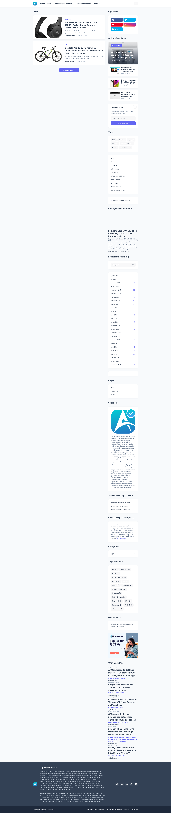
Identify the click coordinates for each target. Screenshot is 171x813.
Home (42, 4)
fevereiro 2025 (123, 325)
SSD (113, 140)
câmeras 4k (117, 609)
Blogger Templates (47, 809)
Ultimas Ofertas (127, 144)
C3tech (115, 581)
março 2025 (123, 322)
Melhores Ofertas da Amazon (120, 502)
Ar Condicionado (114, 678)
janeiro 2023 (123, 361)
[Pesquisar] (136, 3)
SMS (128, 601)
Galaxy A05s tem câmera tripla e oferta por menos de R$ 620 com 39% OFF (122, 750)
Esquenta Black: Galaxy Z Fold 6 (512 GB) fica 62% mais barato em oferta (122, 233)
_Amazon (113, 162)
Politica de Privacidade (114, 809)
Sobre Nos (114, 391)
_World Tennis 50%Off (118, 176)
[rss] (136, 784)
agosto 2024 (123, 343)
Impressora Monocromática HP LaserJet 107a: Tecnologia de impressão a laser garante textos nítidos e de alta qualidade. (128, 94)
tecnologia (122, 741)
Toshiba (122, 140)
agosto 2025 (123, 304)
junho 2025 (123, 311)
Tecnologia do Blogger (122, 200)
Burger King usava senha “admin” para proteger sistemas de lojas (120, 687)
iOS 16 (134, 737)
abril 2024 (123, 354)
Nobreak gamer (118, 597)
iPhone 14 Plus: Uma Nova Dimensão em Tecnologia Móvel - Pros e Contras (128, 82)
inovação (128, 737)
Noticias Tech (120, 693)
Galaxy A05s (112, 756)
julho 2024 (123, 347)
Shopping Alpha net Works (95, 809)
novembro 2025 (123, 293)
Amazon (125, 569)
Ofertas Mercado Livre (118, 190)
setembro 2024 (123, 340)
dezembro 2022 (123, 365)
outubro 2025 (123, 297)
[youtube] (117, 25)
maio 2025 (123, 315)
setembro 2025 (123, 301)
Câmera (121, 737)
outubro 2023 (123, 358)
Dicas (123, 678)
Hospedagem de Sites (63, 4)
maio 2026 (123, 279)
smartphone (112, 741)
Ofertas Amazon (116, 187)
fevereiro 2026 (123, 283)
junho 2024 (123, 350)
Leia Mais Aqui (121, 538)
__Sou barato (115, 169)
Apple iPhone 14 (119, 577)
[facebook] (117, 20)
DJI (125, 581)
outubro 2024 (123, 336)
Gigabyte (127, 585)
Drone (115, 585)
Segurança (133, 739)
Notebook (116, 601)
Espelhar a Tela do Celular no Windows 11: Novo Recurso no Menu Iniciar (128, 70)
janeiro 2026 (123, 286)
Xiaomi (114, 148)
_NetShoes (114, 172)
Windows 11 (119, 707)
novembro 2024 (123, 333)
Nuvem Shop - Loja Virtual (119, 506)
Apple (123, 554)
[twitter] (130, 20)
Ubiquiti (115, 144)
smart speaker (126, 148)
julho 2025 (123, 308)
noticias (111, 693)
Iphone (115, 722)
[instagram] (130, 25)
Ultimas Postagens (83, 4)
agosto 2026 (123, 276)
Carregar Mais (68, 70)
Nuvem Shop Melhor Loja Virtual (121, 510)
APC (114, 569)
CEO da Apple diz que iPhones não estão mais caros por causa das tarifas (122, 717)
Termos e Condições (131, 809)
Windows (111, 707)
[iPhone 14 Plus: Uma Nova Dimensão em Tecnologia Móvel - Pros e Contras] (115, 83)
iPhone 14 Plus (113, 739)
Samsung (116, 605)
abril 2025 (123, 318)
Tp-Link (131, 140)
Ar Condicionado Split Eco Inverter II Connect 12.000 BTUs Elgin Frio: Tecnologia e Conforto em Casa (122, 673)
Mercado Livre (118, 589)
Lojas (49, 4)
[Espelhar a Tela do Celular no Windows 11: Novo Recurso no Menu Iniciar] (115, 70)
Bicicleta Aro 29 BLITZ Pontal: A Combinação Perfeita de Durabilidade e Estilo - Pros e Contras (84, 50)
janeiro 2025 (123, 329)
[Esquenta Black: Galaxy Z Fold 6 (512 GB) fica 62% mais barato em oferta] (123, 228)
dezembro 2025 (123, 290)
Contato (96, 4)
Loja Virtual (114, 183)
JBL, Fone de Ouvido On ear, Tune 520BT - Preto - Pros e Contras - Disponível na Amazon (81, 25)
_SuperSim (114, 165)
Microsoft (116, 593)
